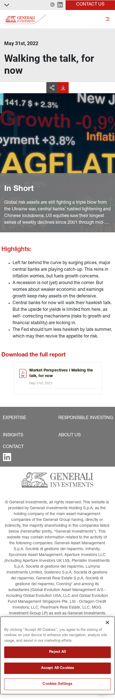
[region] (57, 655)
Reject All (57, 652)
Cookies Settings (57, 684)
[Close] (107, 622)
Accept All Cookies (57, 668)
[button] (52, 5)
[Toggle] (107, 19)
